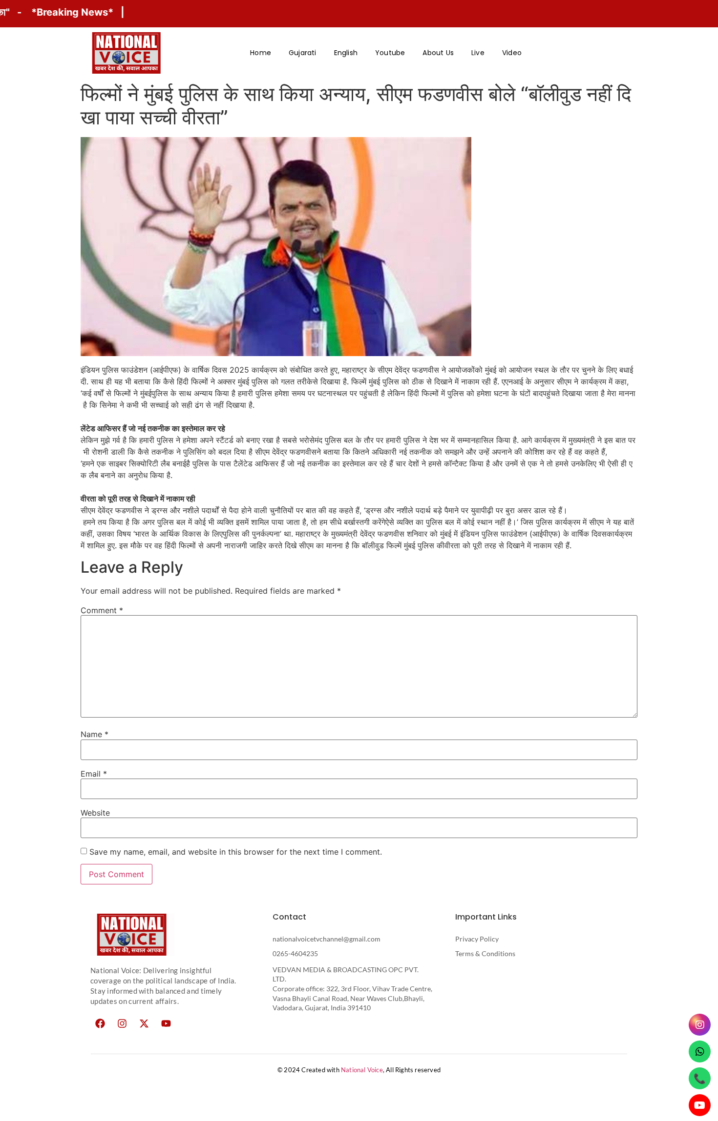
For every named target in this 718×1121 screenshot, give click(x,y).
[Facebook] (100, 1023)
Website (95, 813)
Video (512, 53)
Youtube (390, 53)
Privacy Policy (477, 939)
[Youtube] (166, 1023)
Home (260, 53)
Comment (102, 610)
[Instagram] (122, 1023)
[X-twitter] (144, 1023)
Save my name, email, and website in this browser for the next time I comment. (235, 852)
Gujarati (303, 53)
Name (94, 734)
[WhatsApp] (700, 1051)
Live (478, 53)
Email (94, 774)
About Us (438, 53)
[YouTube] (700, 1105)
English (346, 53)
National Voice (362, 1070)
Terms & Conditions (485, 953)
